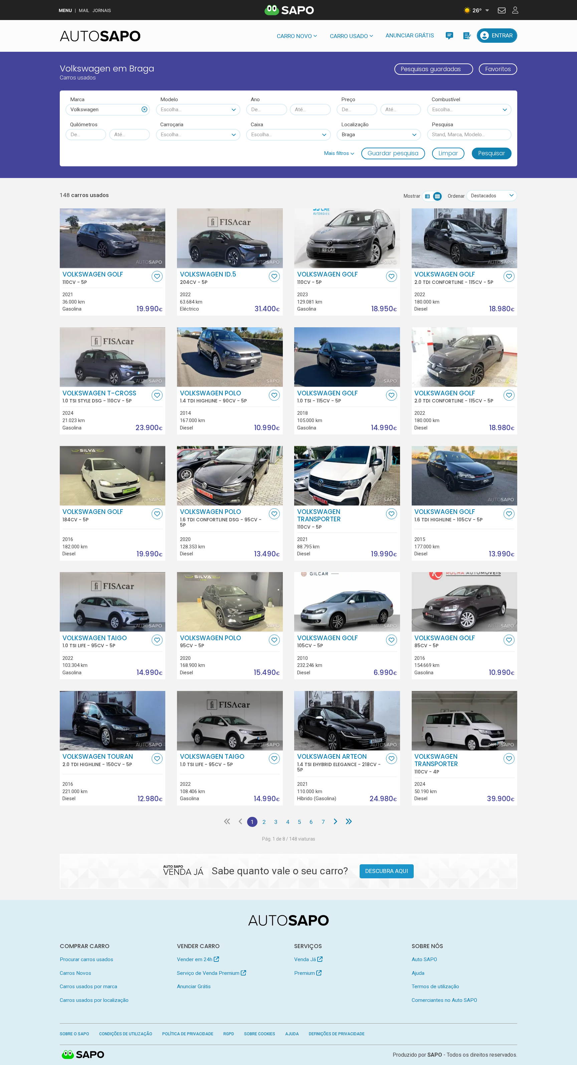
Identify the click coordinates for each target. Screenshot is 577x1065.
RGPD (228, 1034)
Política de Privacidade (187, 1034)
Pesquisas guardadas (431, 69)
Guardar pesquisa (393, 153)
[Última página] (348, 822)
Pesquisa (442, 125)
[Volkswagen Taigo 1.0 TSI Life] (113, 602)
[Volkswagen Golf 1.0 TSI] (347, 357)
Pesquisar (491, 153)
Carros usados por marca (88, 987)
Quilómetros (84, 125)
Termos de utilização (435, 987)
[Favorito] (157, 276)
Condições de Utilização (125, 1034)
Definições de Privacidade (337, 1034)
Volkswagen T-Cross (99, 397)
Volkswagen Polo (213, 397)
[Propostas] (466, 35)
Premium (305, 973)
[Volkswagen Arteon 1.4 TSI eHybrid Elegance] (347, 720)
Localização (355, 125)
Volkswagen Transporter (319, 519)
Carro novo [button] (294, 36)
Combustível (446, 100)
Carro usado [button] (349, 36)
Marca (77, 100)
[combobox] (107, 109)
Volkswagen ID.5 (208, 278)
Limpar (448, 153)
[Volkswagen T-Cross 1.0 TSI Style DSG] (113, 357)
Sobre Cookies (259, 1034)
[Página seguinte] (335, 822)
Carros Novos (75, 973)
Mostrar (412, 196)
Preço (348, 100)
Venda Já (305, 959)
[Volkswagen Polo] (230, 602)
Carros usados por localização (94, 1000)
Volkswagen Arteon (339, 762)
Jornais (101, 10)
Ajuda (418, 973)
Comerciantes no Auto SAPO (444, 1000)
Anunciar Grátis (410, 35)
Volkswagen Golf (92, 278)
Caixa (257, 125)
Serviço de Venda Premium (209, 973)
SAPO (83, 1055)
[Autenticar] (502, 11)
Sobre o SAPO (74, 1034)
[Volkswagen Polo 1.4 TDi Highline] (230, 357)
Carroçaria (171, 125)
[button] (339, 153)
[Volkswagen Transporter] (347, 475)
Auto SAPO (424, 959)
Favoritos (498, 69)
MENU (65, 10)
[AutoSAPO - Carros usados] (100, 36)
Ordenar (456, 196)
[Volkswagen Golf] (113, 238)
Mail (84, 10)
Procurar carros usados (86, 959)
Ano (255, 100)
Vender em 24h (195, 959)
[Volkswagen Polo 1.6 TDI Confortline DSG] (230, 475)
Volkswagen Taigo (94, 642)
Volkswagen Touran (97, 760)
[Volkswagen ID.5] (230, 238)
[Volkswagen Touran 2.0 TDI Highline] (113, 720)
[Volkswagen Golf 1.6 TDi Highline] (465, 475)
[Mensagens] (449, 35)
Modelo (169, 100)
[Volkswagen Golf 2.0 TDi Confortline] (465, 238)
